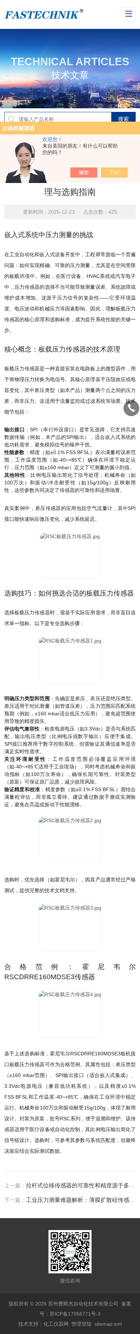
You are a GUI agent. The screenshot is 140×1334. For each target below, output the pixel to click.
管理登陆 (81, 1324)
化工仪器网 (56, 1324)
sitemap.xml (108, 1324)
